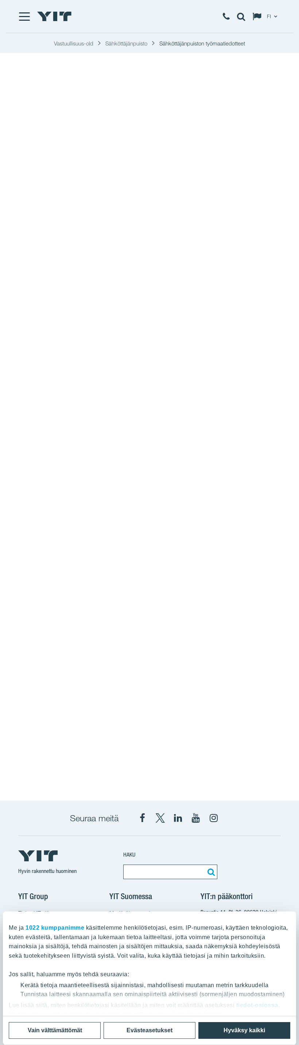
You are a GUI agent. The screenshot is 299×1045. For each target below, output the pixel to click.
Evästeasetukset (149, 1030)
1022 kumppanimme (55, 928)
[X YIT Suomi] (160, 818)
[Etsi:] (210, 872)
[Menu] (24, 16)
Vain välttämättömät (55, 1030)
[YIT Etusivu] (54, 16)
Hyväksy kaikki (244, 1030)
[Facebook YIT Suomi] (142, 818)
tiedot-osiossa (257, 1005)
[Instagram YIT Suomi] (214, 818)
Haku (129, 854)
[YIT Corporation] (178, 818)
